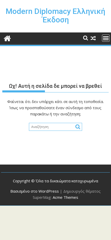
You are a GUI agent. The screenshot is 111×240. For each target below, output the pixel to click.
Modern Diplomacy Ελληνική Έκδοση (55, 15)
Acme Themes (65, 197)
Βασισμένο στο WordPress (34, 191)
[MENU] (106, 38)
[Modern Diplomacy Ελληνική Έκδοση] (7, 37)
